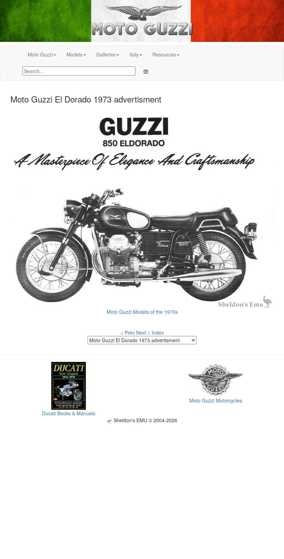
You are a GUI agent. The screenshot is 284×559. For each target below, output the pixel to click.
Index (158, 332)
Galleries (106, 54)
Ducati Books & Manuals (68, 413)
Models (74, 54)
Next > (143, 332)
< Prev (128, 332)
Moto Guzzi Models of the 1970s (142, 311)
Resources (164, 54)
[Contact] (144, 71)
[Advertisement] (142, 472)
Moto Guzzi (40, 54)
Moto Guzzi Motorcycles (215, 400)
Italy (134, 54)
